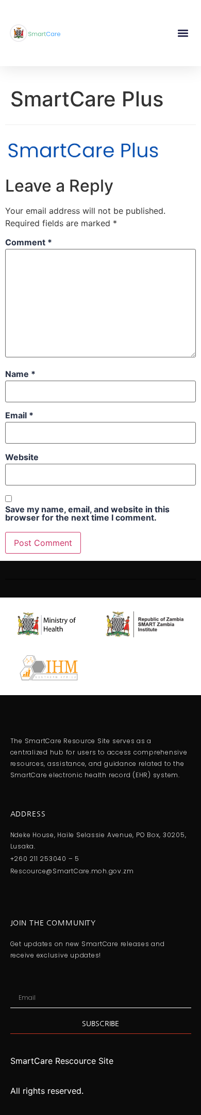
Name (20, 374)
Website (22, 457)
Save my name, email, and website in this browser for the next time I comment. (87, 513)
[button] (182, 32)
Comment (28, 242)
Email (19, 415)
